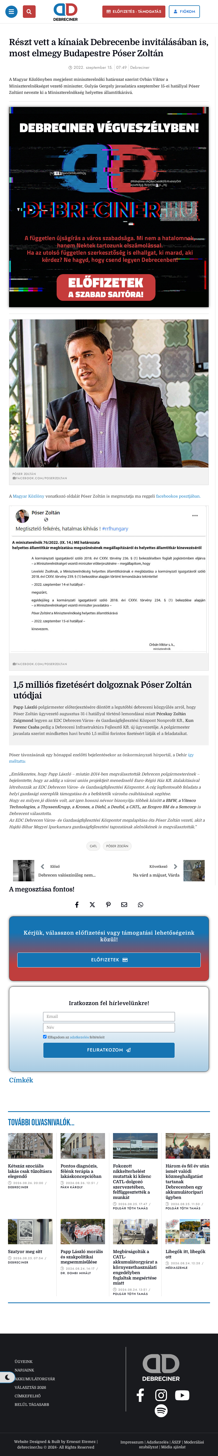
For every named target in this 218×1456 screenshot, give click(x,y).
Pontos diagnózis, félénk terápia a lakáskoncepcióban (81, 1171)
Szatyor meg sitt (25, 1251)
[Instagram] (161, 1395)
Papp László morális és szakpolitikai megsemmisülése (82, 1257)
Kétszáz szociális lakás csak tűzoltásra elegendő (30, 1171)
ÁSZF (176, 1442)
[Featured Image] (30, 1145)
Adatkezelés (157, 1442)
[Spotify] (161, 1410)
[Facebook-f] (140, 1395)
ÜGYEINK (23, 1361)
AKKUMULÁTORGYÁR (35, 1379)
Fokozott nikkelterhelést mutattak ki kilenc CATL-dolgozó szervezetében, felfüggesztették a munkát (132, 1182)
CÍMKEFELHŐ (28, 1396)
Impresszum (132, 1442)
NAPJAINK (24, 1370)
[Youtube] (182, 1395)
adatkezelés (80, 1037)
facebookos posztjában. (178, 496)
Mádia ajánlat (173, 1447)
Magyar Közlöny (28, 496)
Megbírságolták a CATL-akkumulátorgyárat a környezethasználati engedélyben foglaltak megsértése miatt (135, 1267)
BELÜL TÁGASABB (32, 1404)
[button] (134, 11)
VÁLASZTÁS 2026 (30, 1387)
